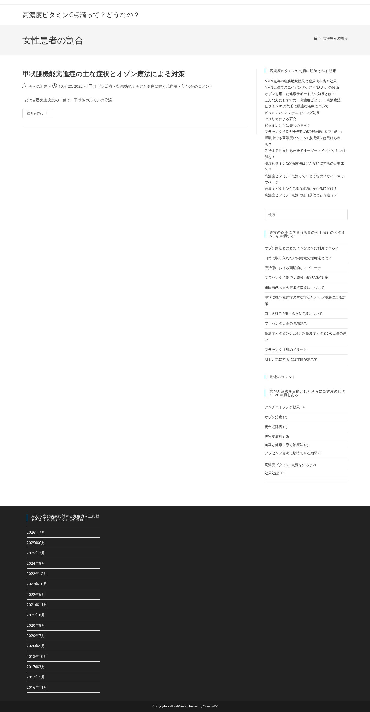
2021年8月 (36, 615)
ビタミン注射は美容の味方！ (287, 125)
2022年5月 (36, 594)
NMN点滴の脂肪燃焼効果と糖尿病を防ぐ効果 (301, 81)
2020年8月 (36, 625)
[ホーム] (316, 38)
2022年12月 (37, 573)
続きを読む (37, 114)
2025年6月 (36, 542)
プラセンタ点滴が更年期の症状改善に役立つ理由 (303, 131)
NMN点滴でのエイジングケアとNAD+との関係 (302, 87)
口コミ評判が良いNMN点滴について (294, 313)
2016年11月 (37, 687)
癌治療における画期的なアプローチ (293, 267)
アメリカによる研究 (280, 118)
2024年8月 (36, 563)
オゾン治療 (102, 86)
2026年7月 (36, 532)
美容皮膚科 (273, 436)
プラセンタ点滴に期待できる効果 (291, 452)
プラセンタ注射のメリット (286, 349)
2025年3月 (36, 553)
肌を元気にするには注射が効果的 (291, 359)
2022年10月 (37, 583)
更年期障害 (273, 426)
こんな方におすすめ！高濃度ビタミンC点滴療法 (303, 99)
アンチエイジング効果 (282, 406)
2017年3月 (36, 666)
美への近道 (38, 86)
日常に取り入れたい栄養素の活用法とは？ (298, 258)
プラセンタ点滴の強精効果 (286, 323)
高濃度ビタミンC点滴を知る (287, 464)
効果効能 (124, 86)
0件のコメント (200, 86)
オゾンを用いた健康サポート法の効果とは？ (300, 93)
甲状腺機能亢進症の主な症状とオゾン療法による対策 (103, 73)
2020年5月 (36, 645)
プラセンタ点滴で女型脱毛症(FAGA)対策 (296, 277)
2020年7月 (36, 635)
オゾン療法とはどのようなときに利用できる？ (302, 248)
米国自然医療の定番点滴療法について (294, 287)
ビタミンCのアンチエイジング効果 (292, 112)
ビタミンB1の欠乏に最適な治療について (297, 106)
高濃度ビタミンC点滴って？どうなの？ (81, 14)
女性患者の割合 (335, 38)
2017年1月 (36, 677)
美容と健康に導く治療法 (156, 86)
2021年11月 (37, 604)
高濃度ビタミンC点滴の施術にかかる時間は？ (301, 188)
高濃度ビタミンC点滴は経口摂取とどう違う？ (301, 194)
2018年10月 (37, 656)
